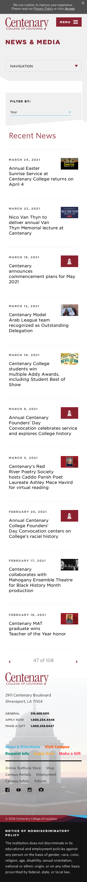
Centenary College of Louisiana (27, 23)
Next (77, 661)
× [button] (83, 3)
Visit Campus (57, 747)
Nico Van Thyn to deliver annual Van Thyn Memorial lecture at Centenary (36, 225)
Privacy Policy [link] (43, 8)
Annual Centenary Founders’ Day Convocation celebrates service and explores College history (43, 425)
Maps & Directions (22, 747)
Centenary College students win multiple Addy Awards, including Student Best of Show (37, 374)
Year (13, 112)
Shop (50, 768)
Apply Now (44, 753)
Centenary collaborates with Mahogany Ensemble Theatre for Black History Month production (41, 580)
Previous (10, 661)
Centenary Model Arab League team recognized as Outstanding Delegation (39, 322)
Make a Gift (70, 753)
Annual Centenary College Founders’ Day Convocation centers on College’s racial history (40, 528)
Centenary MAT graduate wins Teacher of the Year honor (37, 628)
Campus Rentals (18, 774)
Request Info (17, 753)
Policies (40, 781)
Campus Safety (17, 781)
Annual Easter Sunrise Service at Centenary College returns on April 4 (41, 176)
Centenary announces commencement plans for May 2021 (42, 273)
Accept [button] (69, 8)
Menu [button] (65, 22)
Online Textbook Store (23, 768)
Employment (46, 774)
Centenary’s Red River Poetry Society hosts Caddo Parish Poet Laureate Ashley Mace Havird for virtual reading (41, 477)
